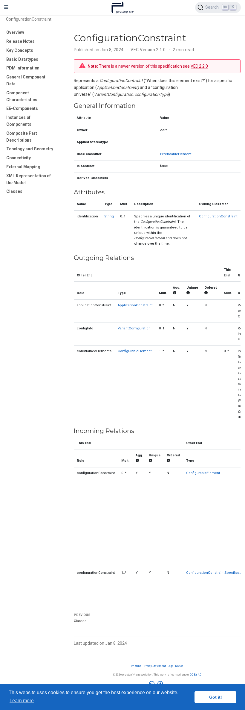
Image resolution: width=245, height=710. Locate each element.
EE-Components (22, 108)
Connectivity (18, 157)
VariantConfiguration (134, 328)
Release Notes (20, 41)
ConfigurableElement (135, 351)
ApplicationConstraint (135, 305)
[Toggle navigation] (6, 7)
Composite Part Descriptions (21, 137)
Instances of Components (18, 121)
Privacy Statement (154, 665)
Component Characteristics (21, 96)
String (109, 216)
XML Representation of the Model (28, 179)
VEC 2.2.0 (199, 66)
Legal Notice (175, 665)
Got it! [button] (215, 697)
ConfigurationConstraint (218, 216)
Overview (15, 32)
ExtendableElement (176, 154)
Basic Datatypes (22, 59)
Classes (14, 191)
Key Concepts (19, 50)
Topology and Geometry (29, 148)
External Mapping (23, 166)
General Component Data (25, 80)
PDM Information (22, 68)
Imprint (136, 665)
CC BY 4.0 (195, 674)
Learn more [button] (22, 700)
